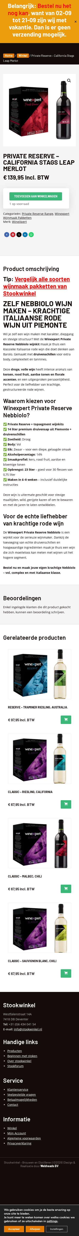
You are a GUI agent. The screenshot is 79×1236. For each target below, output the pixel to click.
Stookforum (15, 1066)
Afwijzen (35, 1229)
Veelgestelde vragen (21, 1095)
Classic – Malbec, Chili (25, 876)
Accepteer (14, 1229)
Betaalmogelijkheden (22, 1100)
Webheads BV (49, 1166)
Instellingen (56, 1229)
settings (52, 1221)
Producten (14, 1051)
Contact (12, 1105)
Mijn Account (16, 1133)
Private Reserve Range (37, 214)
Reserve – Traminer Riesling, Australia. (38, 707)
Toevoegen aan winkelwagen (35, 196)
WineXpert (19, 222)
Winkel (23, 55)
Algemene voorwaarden (24, 1138)
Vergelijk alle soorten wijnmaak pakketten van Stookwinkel (36, 286)
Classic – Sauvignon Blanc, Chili (32, 961)
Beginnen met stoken (22, 1056)
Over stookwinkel (19, 1061)
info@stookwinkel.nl (28, 1029)
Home (9, 55)
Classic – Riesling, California (30, 792)
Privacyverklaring (19, 1143)
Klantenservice (17, 1090)
